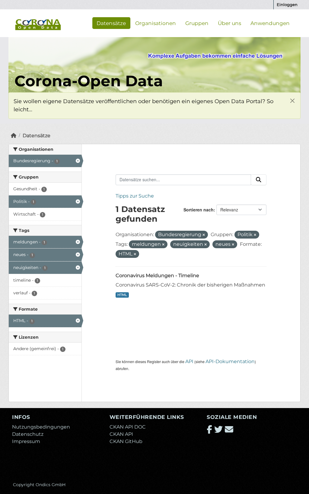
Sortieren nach (198, 210)
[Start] (13, 135)
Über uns (229, 23)
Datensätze (111, 23)
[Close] (292, 100)
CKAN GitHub (126, 441)
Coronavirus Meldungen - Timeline (157, 275)
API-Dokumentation (230, 361)
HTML (122, 295)
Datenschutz (27, 434)
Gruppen (197, 23)
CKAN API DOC (128, 427)
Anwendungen (270, 23)
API (189, 361)
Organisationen (155, 23)
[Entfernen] (203, 235)
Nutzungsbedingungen (41, 427)
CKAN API (121, 434)
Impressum (26, 441)
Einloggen (287, 4)
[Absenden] (258, 179)
